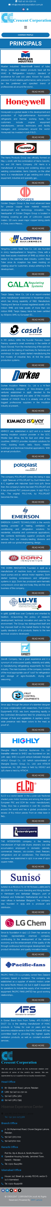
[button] (25, 27)
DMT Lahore (36, 1200)
